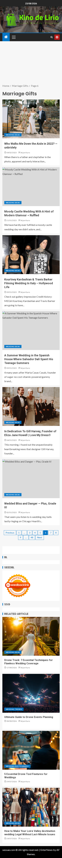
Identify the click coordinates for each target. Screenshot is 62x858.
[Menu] (13, 37)
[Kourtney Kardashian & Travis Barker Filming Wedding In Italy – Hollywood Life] (31, 254)
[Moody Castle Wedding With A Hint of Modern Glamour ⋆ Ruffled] (31, 186)
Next (39, 537)
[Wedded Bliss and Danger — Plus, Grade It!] (31, 478)
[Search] (52, 37)
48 (32, 537)
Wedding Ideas (13, 135)
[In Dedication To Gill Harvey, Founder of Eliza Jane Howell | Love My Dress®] (31, 406)
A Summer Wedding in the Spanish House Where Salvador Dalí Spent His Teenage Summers (28, 359)
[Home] (6, 37)
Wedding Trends (14, 709)
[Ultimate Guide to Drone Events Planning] (31, 693)
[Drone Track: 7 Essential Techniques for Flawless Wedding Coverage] (31, 636)
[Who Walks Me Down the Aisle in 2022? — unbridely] (31, 118)
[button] (13, 37)
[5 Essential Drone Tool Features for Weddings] (31, 750)
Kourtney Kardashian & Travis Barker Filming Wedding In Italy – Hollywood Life (28, 283)
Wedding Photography (17, 766)
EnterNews (46, 849)
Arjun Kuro (25, 152)
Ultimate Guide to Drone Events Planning (28, 717)
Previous (10, 532)
